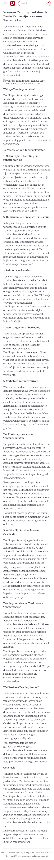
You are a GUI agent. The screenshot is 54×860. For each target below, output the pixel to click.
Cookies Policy (37, 852)
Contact (48, 852)
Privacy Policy (23, 852)
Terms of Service (8, 852)
